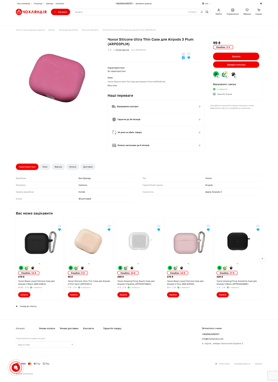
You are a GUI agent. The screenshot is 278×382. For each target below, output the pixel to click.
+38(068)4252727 (123, 3)
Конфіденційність (242, 364)
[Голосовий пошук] (201, 11)
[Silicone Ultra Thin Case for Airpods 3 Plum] (59, 80)
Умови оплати (47, 328)
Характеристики (27, 166)
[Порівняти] (183, 54)
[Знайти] (207, 12)
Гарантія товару (112, 328)
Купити (236, 56)
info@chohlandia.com (212, 339)
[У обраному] (188, 54)
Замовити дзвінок (144, 3)
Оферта (258, 364)
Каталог (20, 328)
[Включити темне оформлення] (261, 3)
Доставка (88, 166)
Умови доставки (69, 328)
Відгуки (58, 166)
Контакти (88, 328)
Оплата (72, 166)
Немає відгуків (122, 50)
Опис (45, 166)
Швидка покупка (236, 64)
